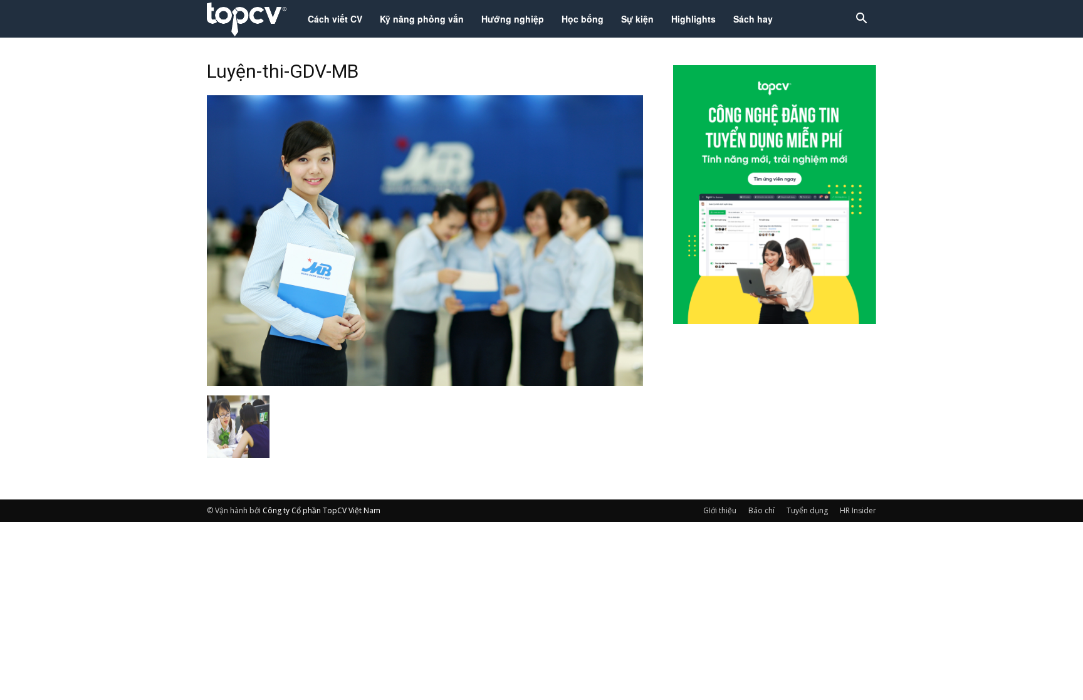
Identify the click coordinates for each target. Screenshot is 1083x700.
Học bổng (583, 19)
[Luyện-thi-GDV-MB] (425, 382)
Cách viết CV (335, 19)
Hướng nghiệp (512, 19)
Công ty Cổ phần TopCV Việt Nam (321, 510)
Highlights (693, 19)
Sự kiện (637, 19)
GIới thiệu (719, 510)
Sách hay (753, 19)
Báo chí (761, 510)
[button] (861, 20)
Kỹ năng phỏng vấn (422, 19)
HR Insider (858, 510)
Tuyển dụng (807, 510)
